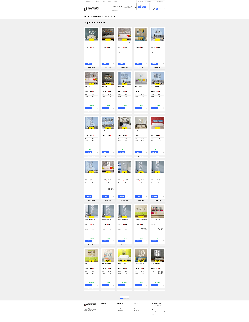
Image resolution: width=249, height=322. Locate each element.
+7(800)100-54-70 (128, 6)
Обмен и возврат (120, 310)
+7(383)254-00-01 (117, 6)
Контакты (116, 1)
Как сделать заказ (89, 1)
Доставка (97, 1)
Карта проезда (155, 314)
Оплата (103, 1)
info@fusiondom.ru (127, 7)
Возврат (109, 1)
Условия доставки (120, 308)
